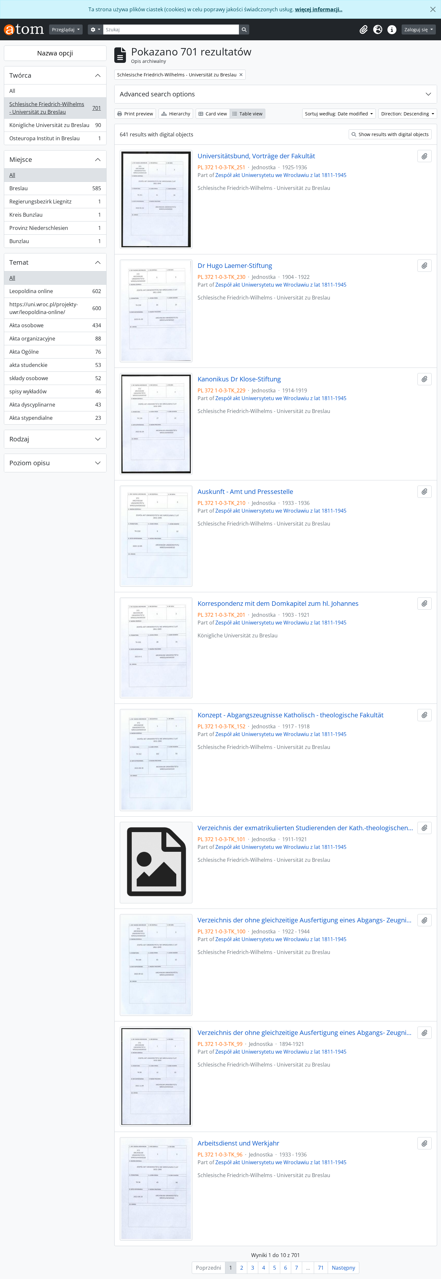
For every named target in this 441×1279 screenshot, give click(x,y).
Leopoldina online (55, 293)
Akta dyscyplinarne (55, 406)
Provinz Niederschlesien (55, 229)
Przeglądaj (64, 29)
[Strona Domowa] (26, 29)
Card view (215, 114)
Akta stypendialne (55, 419)
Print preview (138, 114)
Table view (250, 114)
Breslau (55, 190)
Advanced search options (157, 94)
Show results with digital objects (393, 134)
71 (321, 1267)
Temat (18, 262)
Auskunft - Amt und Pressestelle (245, 492)
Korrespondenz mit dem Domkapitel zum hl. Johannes (278, 603)
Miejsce (20, 159)
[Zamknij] (433, 9)
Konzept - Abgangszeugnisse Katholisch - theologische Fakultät (291, 715)
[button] (363, 30)
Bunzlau (55, 243)
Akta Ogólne (55, 353)
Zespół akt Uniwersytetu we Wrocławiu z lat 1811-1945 (280, 175)
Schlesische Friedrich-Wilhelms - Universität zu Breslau (55, 108)
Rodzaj (19, 439)
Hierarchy (179, 114)
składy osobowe (55, 380)
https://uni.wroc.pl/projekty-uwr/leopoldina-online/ (55, 308)
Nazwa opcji (55, 53)
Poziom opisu (29, 462)
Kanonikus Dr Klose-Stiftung (239, 379)
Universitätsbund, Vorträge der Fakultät (256, 156)
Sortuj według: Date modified (337, 114)
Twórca (20, 75)
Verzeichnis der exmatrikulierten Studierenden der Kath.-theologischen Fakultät (306, 828)
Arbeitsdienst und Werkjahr (238, 1143)
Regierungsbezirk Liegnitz (55, 203)
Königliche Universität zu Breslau (55, 127)
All (12, 90)
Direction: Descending (405, 114)
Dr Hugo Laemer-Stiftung (235, 266)
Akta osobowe (55, 327)
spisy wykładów (55, 393)
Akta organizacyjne (55, 340)
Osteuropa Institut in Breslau (55, 140)
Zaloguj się (417, 29)
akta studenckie (55, 366)
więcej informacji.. (319, 9)
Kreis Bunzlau (55, 216)
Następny (343, 1267)
